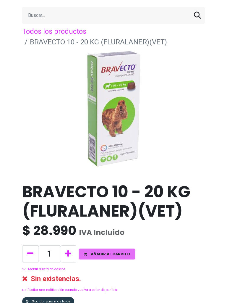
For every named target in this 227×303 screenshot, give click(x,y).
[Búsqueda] (197, 15)
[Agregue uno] (68, 253)
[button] (107, 254)
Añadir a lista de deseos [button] (46, 269)
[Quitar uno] (30, 253)
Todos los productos (54, 31)
